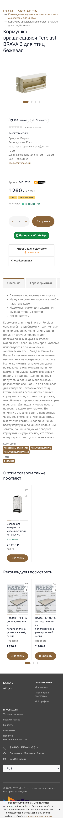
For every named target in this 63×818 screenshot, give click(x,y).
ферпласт (9, 461)
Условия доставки (13, 714)
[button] (26, 101)
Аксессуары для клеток (16, 448)
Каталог (9, 683)
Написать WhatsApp (32, 235)
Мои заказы (41, 687)
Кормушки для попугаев (16, 452)
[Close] (58, 809)
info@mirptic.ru (18, 759)
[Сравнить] (26, 496)
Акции (7, 688)
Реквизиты (9, 730)
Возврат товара (11, 719)
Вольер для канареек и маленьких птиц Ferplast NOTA (16, 529)
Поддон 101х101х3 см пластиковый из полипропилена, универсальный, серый (45, 627)
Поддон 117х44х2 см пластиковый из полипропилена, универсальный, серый (17, 627)
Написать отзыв (32, 127)
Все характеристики (20, 163)
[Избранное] (26, 490)
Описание (14, 283)
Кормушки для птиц (41, 448)
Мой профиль (42, 701)
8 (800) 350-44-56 (22, 747)
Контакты (8, 725)
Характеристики (41, 283)
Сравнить (41, 120)
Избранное (20, 120)
